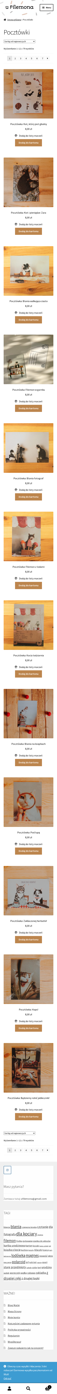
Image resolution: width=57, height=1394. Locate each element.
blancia (7, 1227)
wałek (6, 1273)
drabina (40, 1235)
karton (29, 1245)
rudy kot (32, 1262)
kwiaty (31, 1250)
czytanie (42, 1227)
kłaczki (38, 1249)
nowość (43, 1255)
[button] (28, 136)
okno (50, 1255)
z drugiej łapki (30, 1278)
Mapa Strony (14, 1311)
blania (16, 1226)
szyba (34, 1267)
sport (44, 1262)
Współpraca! (14, 1341)
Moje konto (14, 1317)
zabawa (31, 1272)
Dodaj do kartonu (28, 142)
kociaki (36, 1245)
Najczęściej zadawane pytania (24, 1323)
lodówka (18, 1255)
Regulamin (14, 1335)
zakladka (41, 1273)
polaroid (18, 1261)
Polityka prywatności (19, 1329)
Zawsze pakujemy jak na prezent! (25, 1347)
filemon (10, 1240)
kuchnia (24, 1250)
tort (39, 1267)
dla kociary (26, 1234)
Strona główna (14, 19)
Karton (44, 1386)
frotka (19, 1241)
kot (50, 1246)
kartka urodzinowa (14, 1245)
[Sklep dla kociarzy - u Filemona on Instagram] (7, 1170)
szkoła (29, 1267)
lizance (46, 1250)
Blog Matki (14, 1305)
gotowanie (28, 1241)
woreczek (15, 1272)
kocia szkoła (43, 1246)
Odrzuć (7, 1378)
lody (50, 1250)
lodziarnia (7, 1256)
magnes (32, 1255)
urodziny (47, 1267)
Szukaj (28, 1388)
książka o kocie (12, 1250)
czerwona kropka (29, 1227)
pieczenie (7, 1262)
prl (27, 1262)
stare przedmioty (15, 1267)
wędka (23, 1272)
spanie (39, 1262)
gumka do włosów (42, 1241)
